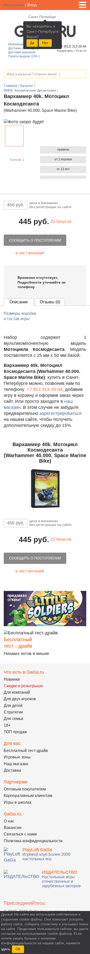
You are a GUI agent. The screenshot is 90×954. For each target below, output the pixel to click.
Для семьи (13, 718)
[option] (14, 135)
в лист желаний (30, 253)
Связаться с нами (20, 834)
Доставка (12, 770)
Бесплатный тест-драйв (26, 750)
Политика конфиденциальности (33, 841)
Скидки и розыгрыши (23, 686)
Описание (19, 302)
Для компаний (17, 692)
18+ (7, 725)
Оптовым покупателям (25, 789)
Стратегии (13, 712)
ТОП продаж (15, 732)
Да (32, 43)
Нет (45, 43)
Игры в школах (18, 802)
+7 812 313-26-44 (44, 389)
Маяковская (16, 44)
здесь (5, 949)
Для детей (13, 705)
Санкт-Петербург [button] (42, 17)
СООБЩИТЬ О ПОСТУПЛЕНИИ (35, 240)
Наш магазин (16, 764)
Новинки (12, 679)
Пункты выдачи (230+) (24, 56)
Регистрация (14, 5)
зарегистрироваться (61, 413)
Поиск (82, 74)
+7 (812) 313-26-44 (72, 46)
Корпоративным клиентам (28, 795)
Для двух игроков (20, 699)
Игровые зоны (17, 757)
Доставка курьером (21, 52)
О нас (9, 821)
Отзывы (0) (50, 302)
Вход (31, 5)
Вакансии (13, 827)
